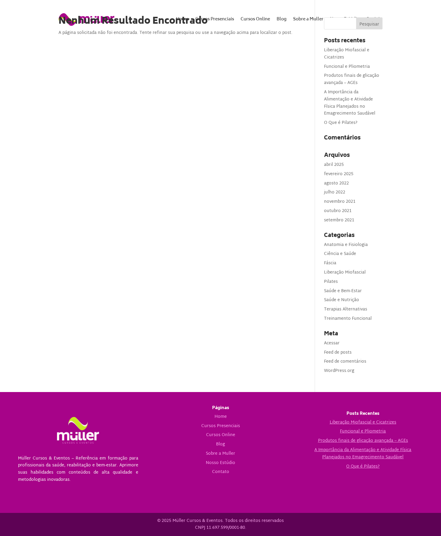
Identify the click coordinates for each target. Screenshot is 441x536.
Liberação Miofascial (345, 272)
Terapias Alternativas (345, 309)
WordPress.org (339, 371)
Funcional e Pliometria (347, 66)
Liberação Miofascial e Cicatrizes (346, 53)
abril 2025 (334, 165)
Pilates (331, 282)
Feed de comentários (345, 361)
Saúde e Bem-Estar (343, 291)
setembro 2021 (339, 220)
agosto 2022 (336, 183)
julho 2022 (334, 192)
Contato (220, 472)
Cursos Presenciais (220, 426)
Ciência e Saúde (340, 254)
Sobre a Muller (220, 453)
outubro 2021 (338, 211)
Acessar (332, 343)
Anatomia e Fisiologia (346, 245)
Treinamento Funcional (348, 318)
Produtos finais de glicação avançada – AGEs (351, 79)
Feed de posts (338, 352)
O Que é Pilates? (340, 123)
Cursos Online (220, 435)
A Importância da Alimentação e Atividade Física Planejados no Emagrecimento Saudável (349, 102)
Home (220, 417)
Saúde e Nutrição (341, 300)
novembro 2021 (340, 201)
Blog (220, 444)
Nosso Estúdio (220, 463)
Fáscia (330, 263)
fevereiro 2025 (338, 174)
